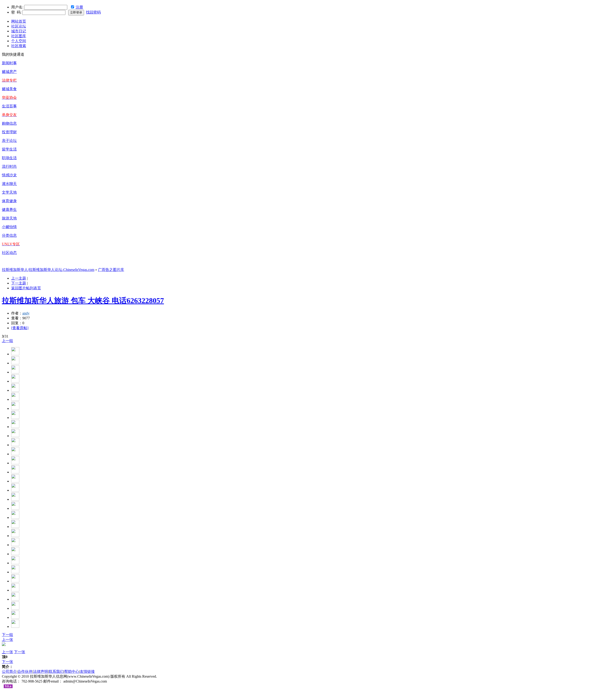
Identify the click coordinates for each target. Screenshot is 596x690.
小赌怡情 (9, 227)
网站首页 (18, 21)
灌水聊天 (9, 184)
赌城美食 (9, 89)
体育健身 (9, 201)
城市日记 (18, 31)
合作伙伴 (24, 671)
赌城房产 (9, 72)
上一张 (7, 640)
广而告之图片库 (111, 270)
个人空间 (18, 41)
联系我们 (56, 671)
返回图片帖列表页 (26, 288)
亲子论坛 (9, 141)
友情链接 (87, 671)
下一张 (19, 652)
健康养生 (9, 210)
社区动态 (9, 253)
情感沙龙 (9, 175)
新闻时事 (9, 63)
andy (26, 313)
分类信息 (9, 235)
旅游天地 (9, 218)
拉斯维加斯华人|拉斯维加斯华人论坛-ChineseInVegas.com (48, 270)
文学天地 (9, 192)
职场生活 (9, 158)
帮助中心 (71, 671)
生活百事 (9, 106)
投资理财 (9, 132)
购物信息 (9, 123)
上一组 (7, 341)
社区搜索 (18, 46)
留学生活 (9, 149)
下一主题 (18, 283)
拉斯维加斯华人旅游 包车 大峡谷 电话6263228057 (83, 300)
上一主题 (18, 278)
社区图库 (18, 36)
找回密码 (93, 12)
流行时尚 (9, 166)
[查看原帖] (19, 328)
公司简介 (9, 671)
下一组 (7, 635)
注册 (79, 7)
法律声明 (40, 671)
